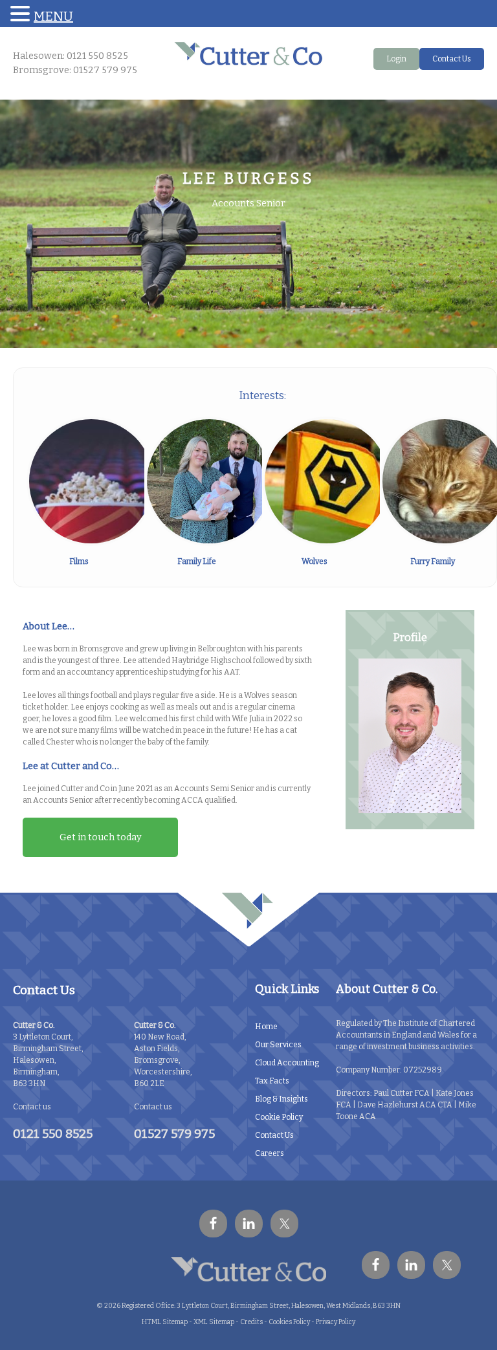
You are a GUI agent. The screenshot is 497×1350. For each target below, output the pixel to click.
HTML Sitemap (165, 1322)
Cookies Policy (289, 1322)
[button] (22, 14)
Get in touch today (101, 837)
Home (266, 1026)
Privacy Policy (335, 1322)
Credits (251, 1322)
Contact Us (451, 58)
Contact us (32, 1106)
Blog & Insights (281, 1099)
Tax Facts (272, 1080)
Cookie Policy (279, 1117)
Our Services (278, 1044)
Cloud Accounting (287, 1062)
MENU (53, 16)
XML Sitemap (213, 1322)
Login (396, 58)
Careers (269, 1153)
